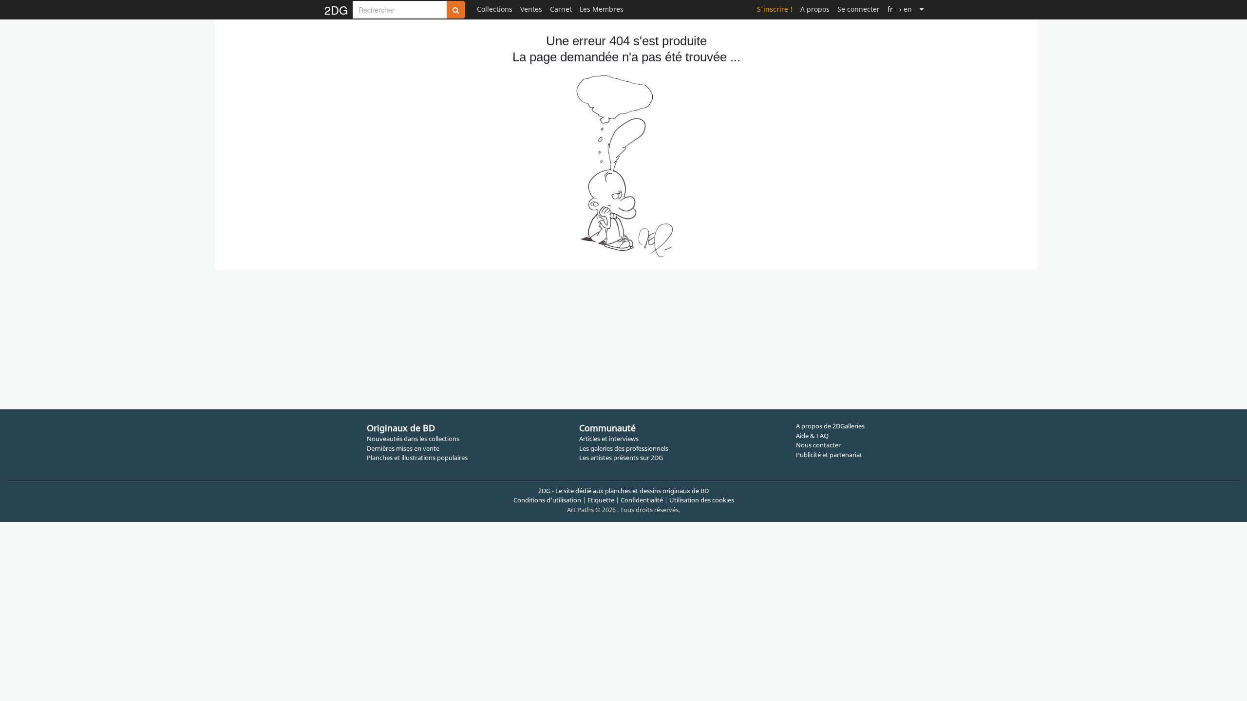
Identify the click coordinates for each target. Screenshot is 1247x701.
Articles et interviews (609, 438)
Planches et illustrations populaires (417, 457)
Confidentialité (642, 500)
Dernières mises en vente (403, 448)
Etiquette (600, 500)
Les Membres (602, 9)
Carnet (561, 9)
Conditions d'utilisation (547, 500)
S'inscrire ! (775, 9)
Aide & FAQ (812, 435)
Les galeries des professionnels (623, 448)
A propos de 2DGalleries (830, 426)
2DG (336, 9)
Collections (494, 9)
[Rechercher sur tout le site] (456, 9)
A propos (815, 9)
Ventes (531, 9)
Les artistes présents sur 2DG (621, 457)
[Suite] (921, 9)
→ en (900, 9)
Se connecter (858, 9)
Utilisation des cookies (701, 500)
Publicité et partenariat (829, 454)
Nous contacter (818, 445)
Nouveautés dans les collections (413, 438)
